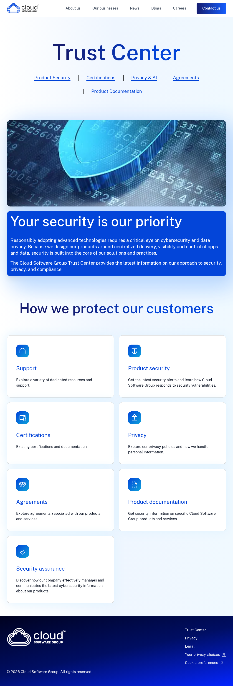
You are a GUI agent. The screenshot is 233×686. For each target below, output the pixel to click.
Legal (190, 646)
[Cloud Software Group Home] (23, 8)
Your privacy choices (202, 654)
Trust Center (195, 630)
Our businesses (105, 8)
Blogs (156, 8)
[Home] (67, 636)
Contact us (211, 8)
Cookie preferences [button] (201, 663)
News (134, 8)
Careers (179, 8)
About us (73, 8)
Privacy (191, 638)
